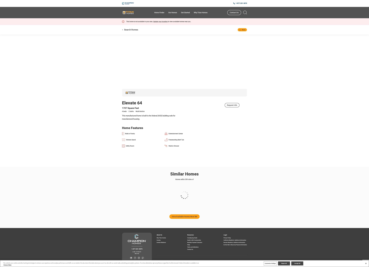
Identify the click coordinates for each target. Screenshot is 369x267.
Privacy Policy (227, 238)
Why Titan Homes (161, 238)
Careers (159, 240)
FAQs (188, 244)
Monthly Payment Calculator (194, 242)
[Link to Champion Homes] (128, 3)
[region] (184, 263)
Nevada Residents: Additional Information (234, 242)
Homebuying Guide (192, 238)
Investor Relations (161, 242)
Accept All (297, 263)
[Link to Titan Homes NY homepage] (128, 12)
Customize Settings (270, 263)
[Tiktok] (143, 258)
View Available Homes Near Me (184, 217)
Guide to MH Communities (194, 240)
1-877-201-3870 (136, 249)
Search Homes (131, 30)
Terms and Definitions (193, 247)
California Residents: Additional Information (235, 240)
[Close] (366, 263)
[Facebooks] (135, 258)
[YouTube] (131, 258)
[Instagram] (139, 258)
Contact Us (234, 13)
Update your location (160, 21)
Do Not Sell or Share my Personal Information (235, 244)
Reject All (284, 263)
